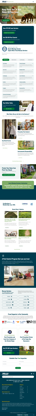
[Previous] (17, 325)
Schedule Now (18, 367)
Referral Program (5, 407)
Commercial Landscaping (9, 96)
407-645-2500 (4, 389)
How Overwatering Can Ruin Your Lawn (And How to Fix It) (25, 214)
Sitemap (21, 398)
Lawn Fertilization (26, 77)
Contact (21, 395)
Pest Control (14, 59)
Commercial (30, 59)
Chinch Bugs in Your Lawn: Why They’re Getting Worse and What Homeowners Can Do (11, 214)
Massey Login (4, 409)
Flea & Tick (9, 71)
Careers (21, 394)
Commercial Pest (26, 89)
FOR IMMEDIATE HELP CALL (18, 3)
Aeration (9, 83)
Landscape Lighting (26, 83)
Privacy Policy (22, 397)
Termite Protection (26, 65)
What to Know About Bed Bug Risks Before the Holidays (11, 233)
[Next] (19, 325)
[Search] (3, 377)
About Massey (22, 392)
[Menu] (33, 1)
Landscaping (22, 59)
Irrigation (9, 89)
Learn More (17, 263)
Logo (25, 204)
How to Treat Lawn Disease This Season (25, 233)
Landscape (21, 389)
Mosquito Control (26, 71)
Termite (21, 386)
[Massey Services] (4, 1)
